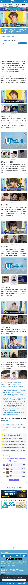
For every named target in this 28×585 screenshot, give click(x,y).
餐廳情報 (3, 565)
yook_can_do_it (12, 386)
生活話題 (7, 36)
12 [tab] (17, 9)
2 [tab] (12, 8)
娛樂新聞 (16, 6)
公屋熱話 (11, 6)
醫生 (20, 427)
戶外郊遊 (8, 565)
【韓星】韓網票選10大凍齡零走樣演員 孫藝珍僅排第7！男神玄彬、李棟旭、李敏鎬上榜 (14, 398)
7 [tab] (11, 9)
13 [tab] (14, 11)
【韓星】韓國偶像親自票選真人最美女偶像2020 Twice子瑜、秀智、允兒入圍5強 (14, 406)
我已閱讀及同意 (14, 579)
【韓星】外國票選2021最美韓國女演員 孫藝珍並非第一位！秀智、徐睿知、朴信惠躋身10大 (14, 391)
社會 (21, 563)
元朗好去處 (3, 563)
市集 (7, 562)
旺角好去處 (16, 563)
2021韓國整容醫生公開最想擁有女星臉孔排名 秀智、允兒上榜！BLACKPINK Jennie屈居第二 (14, 402)
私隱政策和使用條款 (12, 577)
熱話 (13, 36)
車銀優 (12, 424)
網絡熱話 (9, 427)
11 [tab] (16, 9)
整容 (22, 424)
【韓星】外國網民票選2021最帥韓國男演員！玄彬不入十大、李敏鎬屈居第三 (14, 395)
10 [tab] (15, 9)
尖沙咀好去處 (15, 562)
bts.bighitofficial (15, 384)
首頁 (3, 36)
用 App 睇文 (23, 43)
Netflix (14, 427)
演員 (3, 427)
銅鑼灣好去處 (22, 562)
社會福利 (13, 565)
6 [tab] (17, 8)
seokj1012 (4, 384)
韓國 (3, 424)
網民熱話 (3, 569)
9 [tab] (13, 9)
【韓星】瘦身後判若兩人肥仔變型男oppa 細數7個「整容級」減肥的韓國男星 (14, 409)
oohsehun (20, 386)
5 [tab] (16, 8)
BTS (18, 424)
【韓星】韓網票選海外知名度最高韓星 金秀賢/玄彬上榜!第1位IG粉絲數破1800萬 (13, 413)
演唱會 (4, 4)
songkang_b (4, 386)
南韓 (24, 427)
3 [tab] (13, 8)
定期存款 (21, 6)
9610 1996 (5, 420)
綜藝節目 (4, 429)
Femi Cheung (7, 40)
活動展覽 (3, 562)
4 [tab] (15, 8)
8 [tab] (12, 9)
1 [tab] (11, 8)
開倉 (10, 562)
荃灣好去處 (10, 563)
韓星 (8, 424)
